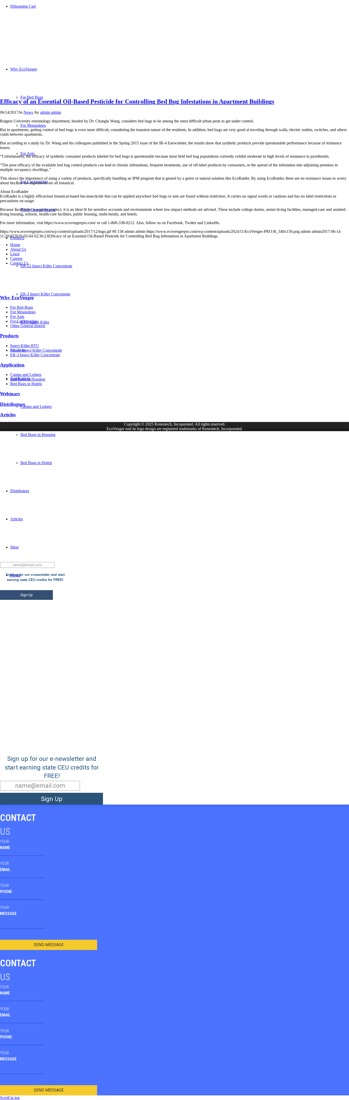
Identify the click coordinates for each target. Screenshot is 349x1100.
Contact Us (19, 263)
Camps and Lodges (25, 374)
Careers (16, 258)
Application (12, 365)
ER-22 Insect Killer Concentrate (36, 350)
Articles (8, 414)
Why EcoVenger (17, 297)
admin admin (50, 112)
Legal (14, 254)
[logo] (20, 90)
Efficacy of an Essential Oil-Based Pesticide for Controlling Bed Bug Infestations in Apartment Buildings (137, 101)
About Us (18, 249)
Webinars (10, 393)
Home (15, 245)
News (28, 112)
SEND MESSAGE (49, 944)
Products (9, 335)
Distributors (12, 404)
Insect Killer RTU (24, 345)
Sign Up (26, 595)
